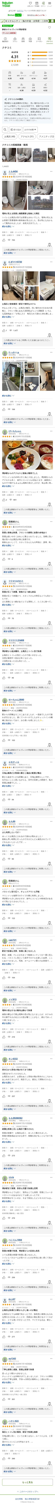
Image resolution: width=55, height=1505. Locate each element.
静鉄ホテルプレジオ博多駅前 (14, 29)
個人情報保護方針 (32, 1499)
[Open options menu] (51, 171)
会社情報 (19, 1499)
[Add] (49, 27)
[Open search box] (5, 130)
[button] (9, 155)
